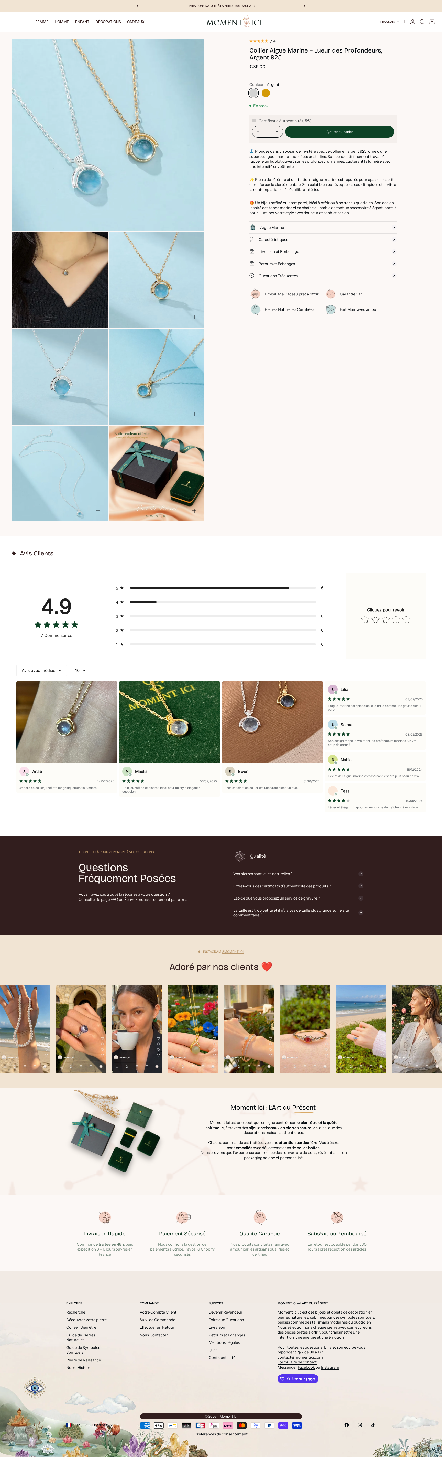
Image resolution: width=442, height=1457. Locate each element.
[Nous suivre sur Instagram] (359, 1425)
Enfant (82, 21)
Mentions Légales (224, 1342)
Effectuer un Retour (157, 1327)
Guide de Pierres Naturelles (80, 1337)
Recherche (75, 1312)
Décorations (108, 21)
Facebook (306, 1367)
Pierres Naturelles (289, 309)
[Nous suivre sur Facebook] (346, 1425)
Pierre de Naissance (83, 1360)
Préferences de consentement (221, 1434)
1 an (351, 294)
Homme (62, 21)
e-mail (184, 899)
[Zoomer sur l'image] (192, 218)
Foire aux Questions (226, 1319)
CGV (213, 1350)
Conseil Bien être (81, 1327)
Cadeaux (136, 21)
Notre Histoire (78, 1367)
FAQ (114, 899)
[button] (221, 588)
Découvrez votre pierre (86, 1319)
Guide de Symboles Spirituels (83, 1350)
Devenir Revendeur (225, 1312)
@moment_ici (233, 952)
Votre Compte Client (158, 1312)
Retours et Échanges (227, 1334)
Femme (42, 21)
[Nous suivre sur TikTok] (373, 1425)
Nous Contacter (154, 1334)
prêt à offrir (292, 294)
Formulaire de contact (297, 1362)
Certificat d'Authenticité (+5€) (285, 120)
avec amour (359, 309)
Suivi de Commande (157, 1319)
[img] (56, 626)
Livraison (217, 1327)
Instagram (330, 1367)
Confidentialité (222, 1357)
